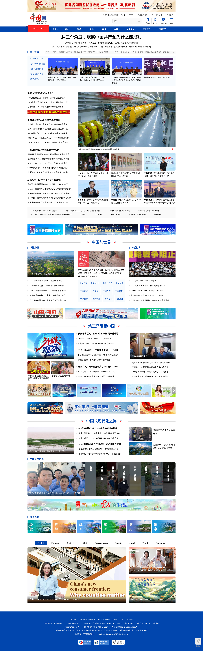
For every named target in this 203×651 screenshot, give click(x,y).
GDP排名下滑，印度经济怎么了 (144, 281)
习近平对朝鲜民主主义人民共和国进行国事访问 (82, 211)
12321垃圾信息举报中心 (91, 623)
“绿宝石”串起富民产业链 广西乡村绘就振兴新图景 (48, 154)
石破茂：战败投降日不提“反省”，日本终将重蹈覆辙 (49, 189)
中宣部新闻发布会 (36, 69)
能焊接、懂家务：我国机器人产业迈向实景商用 (47, 124)
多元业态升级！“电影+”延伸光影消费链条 (132, 47)
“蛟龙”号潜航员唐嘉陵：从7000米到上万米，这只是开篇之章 (54, 493)
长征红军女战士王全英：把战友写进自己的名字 (47, 133)
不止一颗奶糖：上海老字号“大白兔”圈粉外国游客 (99, 433)
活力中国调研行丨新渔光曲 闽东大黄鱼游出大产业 (48, 168)
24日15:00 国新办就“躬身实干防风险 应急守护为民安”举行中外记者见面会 (80, 52)
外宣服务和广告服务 (86, 619)
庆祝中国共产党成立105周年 (148, 211)
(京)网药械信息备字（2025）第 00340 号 (134, 630)
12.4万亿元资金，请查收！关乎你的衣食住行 (46, 98)
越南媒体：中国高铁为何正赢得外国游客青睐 (151, 363)
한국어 (145, 543)
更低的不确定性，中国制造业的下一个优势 (98, 350)
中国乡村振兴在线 (156, 15)
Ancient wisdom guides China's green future (147, 599)
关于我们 (73, 619)
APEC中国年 (116, 214)
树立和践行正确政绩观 (137, 214)
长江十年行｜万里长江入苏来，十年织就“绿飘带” (48, 138)
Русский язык (101, 543)
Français (55, 543)
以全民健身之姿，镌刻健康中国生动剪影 (47, 285)
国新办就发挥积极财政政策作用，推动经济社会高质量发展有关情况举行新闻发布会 (126, 80)
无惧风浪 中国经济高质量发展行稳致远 (121, 43)
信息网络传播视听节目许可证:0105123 (68, 630)
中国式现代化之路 (101, 421)
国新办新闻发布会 (36, 74)
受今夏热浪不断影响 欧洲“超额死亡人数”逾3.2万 (47, 184)
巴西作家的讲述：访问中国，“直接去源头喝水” (98, 355)
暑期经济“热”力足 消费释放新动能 (43, 120)
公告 (115, 619)
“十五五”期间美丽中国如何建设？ (42, 274)
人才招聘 (99, 619)
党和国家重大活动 (36, 58)
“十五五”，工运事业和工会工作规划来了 (97, 47)
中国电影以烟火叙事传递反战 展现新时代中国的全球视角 (38, 378)
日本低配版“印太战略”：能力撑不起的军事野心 (148, 274)
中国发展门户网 (141, 15)
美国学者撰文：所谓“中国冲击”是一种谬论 (98, 333)
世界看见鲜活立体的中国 (61, 376)
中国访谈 (148, 173)
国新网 (131, 15)
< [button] (171, 52)
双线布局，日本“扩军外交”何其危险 (44, 180)
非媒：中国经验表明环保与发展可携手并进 (96, 376)
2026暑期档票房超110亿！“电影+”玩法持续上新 (47, 102)
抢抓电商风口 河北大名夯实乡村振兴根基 (98, 428)
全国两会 (83, 214)
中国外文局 (169, 15)
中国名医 (148, 200)
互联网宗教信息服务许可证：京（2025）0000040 (100, 630)
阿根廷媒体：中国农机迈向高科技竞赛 (94, 360)
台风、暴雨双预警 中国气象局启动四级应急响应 (47, 129)
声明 (121, 619)
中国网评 (119, 283)
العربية (132, 543)
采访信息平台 (35, 79)
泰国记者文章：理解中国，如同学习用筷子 (150, 376)
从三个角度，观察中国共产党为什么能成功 (101, 37)
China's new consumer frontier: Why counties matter (54, 599)
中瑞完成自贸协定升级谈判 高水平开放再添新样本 (48, 193)
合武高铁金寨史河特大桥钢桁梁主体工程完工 (97, 149)
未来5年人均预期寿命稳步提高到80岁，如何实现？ (100, 454)
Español (118, 543)
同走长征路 (99, 214)
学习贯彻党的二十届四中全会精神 (44, 211)
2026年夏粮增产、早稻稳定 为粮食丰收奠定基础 (47, 142)
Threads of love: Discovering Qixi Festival (146, 570)
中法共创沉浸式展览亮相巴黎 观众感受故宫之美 (47, 202)
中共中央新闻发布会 (37, 64)
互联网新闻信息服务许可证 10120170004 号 (98, 627)
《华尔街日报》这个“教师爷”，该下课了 (148, 290)
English (41, 543)
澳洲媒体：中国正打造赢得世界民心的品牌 (150, 367)
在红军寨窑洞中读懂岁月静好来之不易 (46, 281)
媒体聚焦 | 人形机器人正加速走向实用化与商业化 (48, 172)
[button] (174, 119)
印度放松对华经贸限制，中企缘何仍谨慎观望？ (151, 300)
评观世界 (136, 247)
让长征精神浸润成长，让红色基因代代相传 (48, 290)
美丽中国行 (158, 214)
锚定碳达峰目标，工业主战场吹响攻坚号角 (48, 295)
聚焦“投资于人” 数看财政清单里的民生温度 (45, 107)
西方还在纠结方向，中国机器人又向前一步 (48, 300)
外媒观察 (32, 356)
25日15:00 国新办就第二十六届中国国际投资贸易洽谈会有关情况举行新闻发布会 (143, 52)
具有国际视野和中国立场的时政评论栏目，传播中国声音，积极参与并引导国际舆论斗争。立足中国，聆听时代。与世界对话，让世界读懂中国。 (101, 273)
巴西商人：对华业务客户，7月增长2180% (98, 366)
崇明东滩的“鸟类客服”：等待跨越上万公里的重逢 (47, 451)
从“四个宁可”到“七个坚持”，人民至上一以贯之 (84, 43)
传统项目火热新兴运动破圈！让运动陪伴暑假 (100, 444)
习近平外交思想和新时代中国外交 (114, 15)
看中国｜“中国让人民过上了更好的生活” (95, 338)
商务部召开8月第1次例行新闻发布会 (157, 77)
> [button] (174, 52)
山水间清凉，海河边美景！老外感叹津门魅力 (97, 372)
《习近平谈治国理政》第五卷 (119, 211)
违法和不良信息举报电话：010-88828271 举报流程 (142, 623)
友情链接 (129, 619)
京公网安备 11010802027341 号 (127, 627)
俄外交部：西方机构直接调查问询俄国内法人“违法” (49, 198)
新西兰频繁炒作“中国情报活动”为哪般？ (148, 295)
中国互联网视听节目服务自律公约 (54, 623)
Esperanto (160, 543)
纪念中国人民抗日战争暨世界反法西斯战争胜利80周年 (51, 214)
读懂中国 (34, 247)
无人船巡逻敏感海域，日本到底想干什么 (148, 285)
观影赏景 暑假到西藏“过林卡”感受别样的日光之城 (48, 159)
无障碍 (198, 646)
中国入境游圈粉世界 (139, 356)
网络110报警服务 (74, 623)
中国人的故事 (37, 459)
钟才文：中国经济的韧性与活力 (66, 47)
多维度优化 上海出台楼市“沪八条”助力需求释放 (98, 449)
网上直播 (34, 52)
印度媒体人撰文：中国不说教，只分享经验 (150, 372)
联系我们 (108, 619)
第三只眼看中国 (101, 326)
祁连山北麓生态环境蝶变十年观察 (43, 150)
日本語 (84, 543)
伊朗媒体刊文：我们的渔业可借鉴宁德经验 (96, 343)
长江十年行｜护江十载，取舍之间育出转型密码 (47, 163)
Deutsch (70, 543)
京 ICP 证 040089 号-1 (72, 627)
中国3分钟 (115, 200)
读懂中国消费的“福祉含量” (40, 93)
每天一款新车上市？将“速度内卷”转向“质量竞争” (99, 438)
